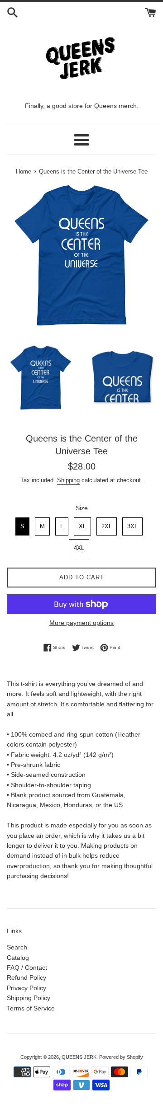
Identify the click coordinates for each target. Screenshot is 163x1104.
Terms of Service (31, 1008)
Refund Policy (26, 977)
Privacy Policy (26, 987)
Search (17, 947)
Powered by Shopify (121, 1057)
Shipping (68, 480)
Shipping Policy (28, 997)
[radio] (22, 526)
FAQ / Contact (27, 967)
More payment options (81, 622)
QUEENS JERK (79, 1057)
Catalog (18, 957)
